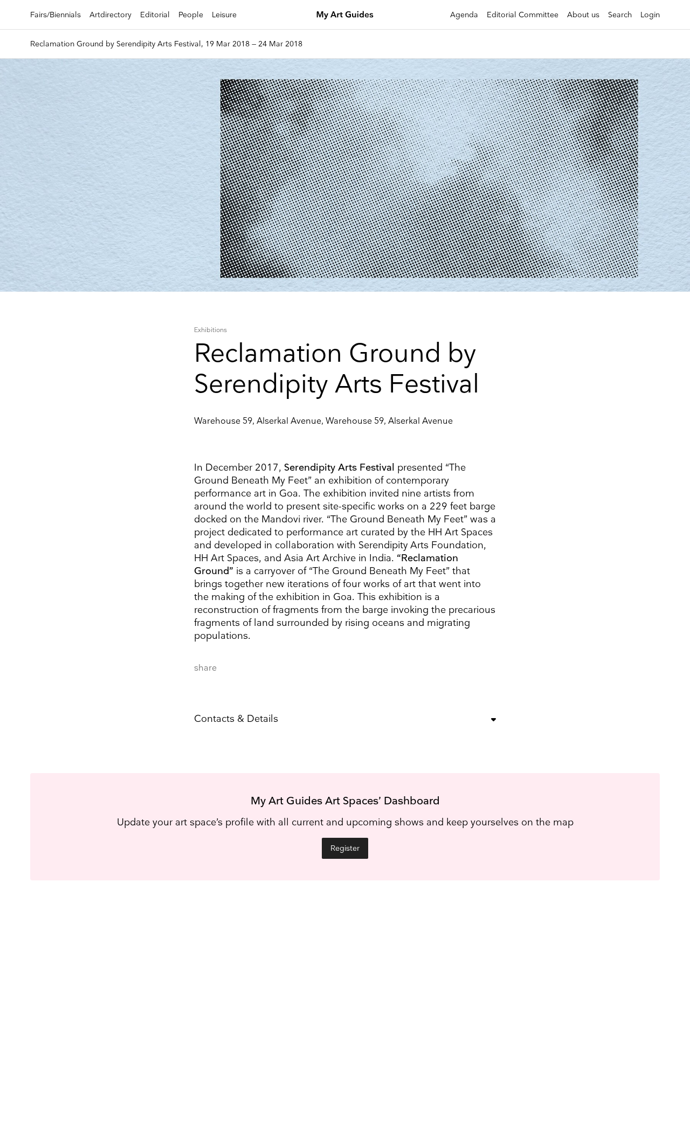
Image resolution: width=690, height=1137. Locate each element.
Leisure (224, 14)
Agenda (464, 14)
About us (583, 14)
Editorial (155, 14)
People (190, 14)
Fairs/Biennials (55, 14)
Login (650, 14)
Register (345, 848)
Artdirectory (110, 14)
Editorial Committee (522, 14)
